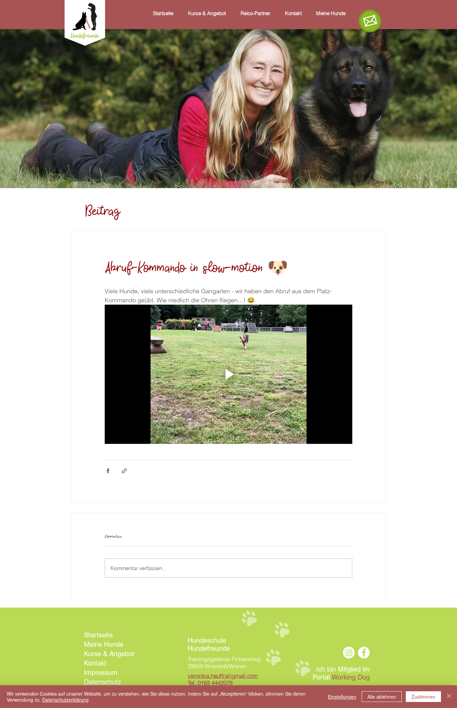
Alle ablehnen (381, 696)
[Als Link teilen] (124, 471)
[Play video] (228, 374)
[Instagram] (349, 652)
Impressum (100, 672)
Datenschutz (102, 682)
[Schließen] (449, 697)
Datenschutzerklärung (65, 699)
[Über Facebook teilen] (108, 471)
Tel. (210, 682)
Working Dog (351, 677)
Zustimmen (423, 696)
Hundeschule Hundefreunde (209, 644)
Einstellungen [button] (342, 696)
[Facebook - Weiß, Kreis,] (364, 652)
